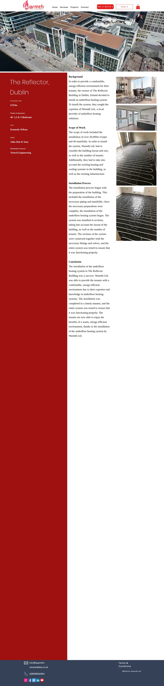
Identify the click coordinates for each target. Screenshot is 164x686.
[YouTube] (42, 680)
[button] (138, 6)
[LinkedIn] (38, 680)
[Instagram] (25, 680)
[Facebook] (30, 680)
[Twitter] (34, 680)
